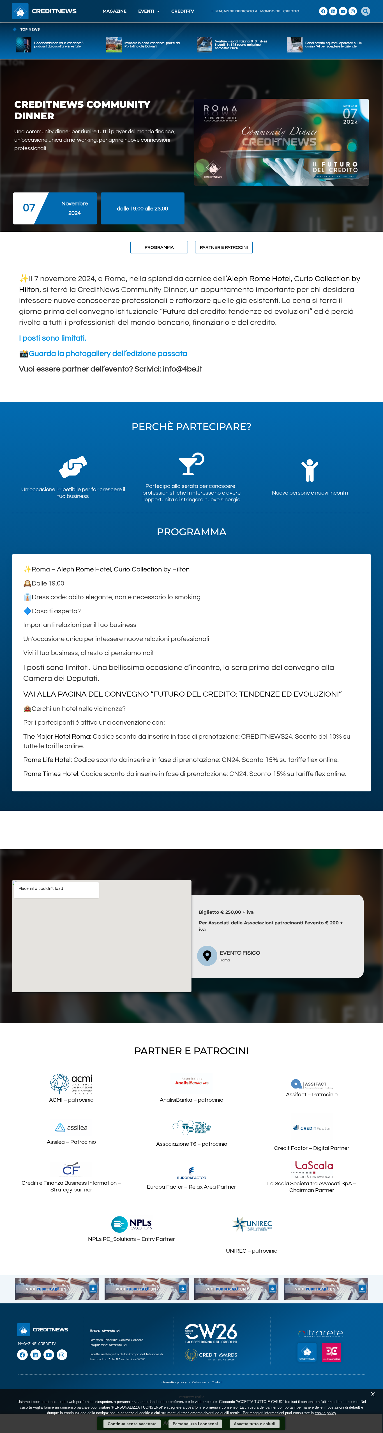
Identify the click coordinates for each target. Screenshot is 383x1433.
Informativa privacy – (176, 1382)
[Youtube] (343, 11)
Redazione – (202, 1382)
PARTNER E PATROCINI (224, 247)
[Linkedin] (333, 11)
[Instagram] (353, 11)
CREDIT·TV (47, 1344)
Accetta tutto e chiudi (254, 1423)
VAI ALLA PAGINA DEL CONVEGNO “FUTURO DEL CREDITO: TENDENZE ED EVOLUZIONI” (182, 694)
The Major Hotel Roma (56, 736)
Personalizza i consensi (195, 1423)
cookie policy (325, 1413)
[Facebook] (323, 11)
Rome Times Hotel (50, 773)
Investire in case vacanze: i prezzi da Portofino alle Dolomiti (152, 44)
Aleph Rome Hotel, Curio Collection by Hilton (123, 569)
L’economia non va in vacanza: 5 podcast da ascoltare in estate (59, 44)
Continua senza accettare (132, 1423)
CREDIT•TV (182, 11)
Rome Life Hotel (47, 759)
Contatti (217, 1382)
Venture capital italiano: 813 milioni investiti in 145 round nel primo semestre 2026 (241, 45)
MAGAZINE (114, 11)
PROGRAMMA (159, 247)
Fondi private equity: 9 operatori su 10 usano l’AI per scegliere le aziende (333, 44)
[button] (365, 11)
